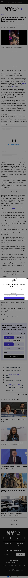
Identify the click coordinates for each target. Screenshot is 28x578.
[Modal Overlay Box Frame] (14, 289)
